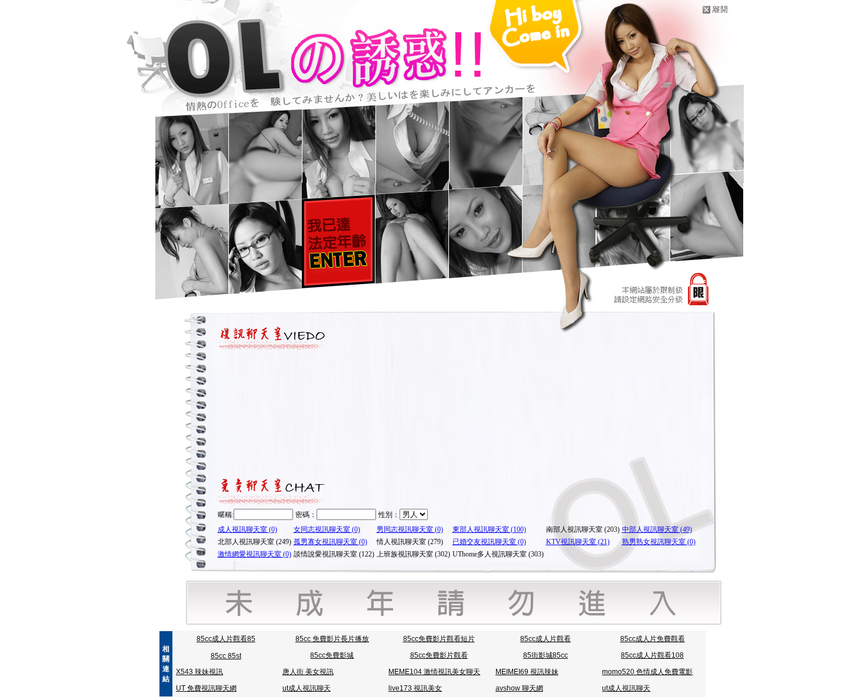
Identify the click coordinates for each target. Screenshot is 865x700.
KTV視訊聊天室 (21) (578, 542)
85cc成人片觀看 (545, 639)
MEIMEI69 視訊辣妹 (526, 672)
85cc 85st (226, 656)
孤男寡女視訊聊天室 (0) (330, 542)
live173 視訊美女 (415, 688)
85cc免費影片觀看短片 (439, 639)
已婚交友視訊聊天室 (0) (489, 542)
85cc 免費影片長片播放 (332, 639)
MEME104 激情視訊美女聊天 (434, 672)
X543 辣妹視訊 (199, 672)
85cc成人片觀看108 (652, 655)
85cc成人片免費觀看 (652, 639)
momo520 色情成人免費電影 (647, 672)
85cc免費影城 (332, 655)
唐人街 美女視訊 (308, 672)
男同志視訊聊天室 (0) (410, 529)
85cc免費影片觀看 (439, 655)
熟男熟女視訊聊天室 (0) (659, 542)
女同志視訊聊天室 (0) (327, 529)
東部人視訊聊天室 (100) (489, 529)
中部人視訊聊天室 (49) (657, 529)
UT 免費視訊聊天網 (206, 688)
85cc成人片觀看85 (226, 639)
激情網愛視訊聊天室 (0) (254, 554)
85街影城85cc (545, 655)
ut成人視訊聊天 (306, 688)
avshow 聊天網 (519, 688)
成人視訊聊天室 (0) (247, 529)
